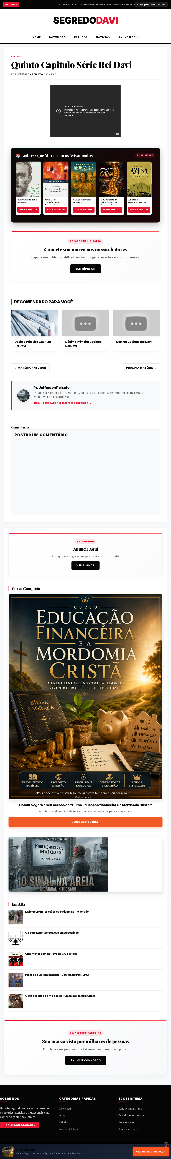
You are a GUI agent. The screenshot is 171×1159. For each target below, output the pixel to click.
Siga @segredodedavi (20, 1125)
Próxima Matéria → (141, 367)
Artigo (62, 1115)
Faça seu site (126, 1122)
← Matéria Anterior (30, 367)
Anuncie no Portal (128, 1129)
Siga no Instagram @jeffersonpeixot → (62, 403)
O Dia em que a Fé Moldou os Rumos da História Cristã (60, 995)
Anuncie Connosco (85, 1060)
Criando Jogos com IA (131, 1115)
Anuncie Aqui (128, 37)
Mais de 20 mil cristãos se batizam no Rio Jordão (57, 911)
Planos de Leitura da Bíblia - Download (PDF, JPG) (57, 974)
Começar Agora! (85, 822)
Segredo (85, 20)
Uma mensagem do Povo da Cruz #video (51, 953)
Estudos (81, 37)
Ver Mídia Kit (85, 268)
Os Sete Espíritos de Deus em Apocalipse (52, 932)
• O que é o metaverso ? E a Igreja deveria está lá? (124, 4)
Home (36, 37)
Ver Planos (85, 565)
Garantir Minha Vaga (150, 1151)
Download (57, 37)
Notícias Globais (68, 1129)
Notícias (103, 37)
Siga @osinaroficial (151, 4)
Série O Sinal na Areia (130, 1108)
